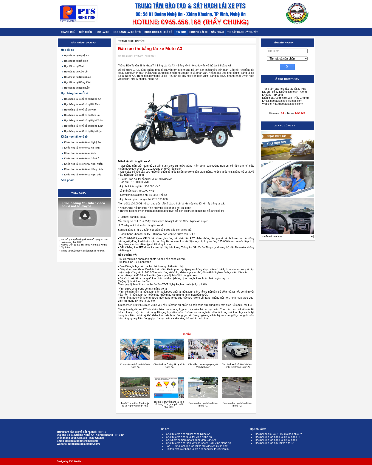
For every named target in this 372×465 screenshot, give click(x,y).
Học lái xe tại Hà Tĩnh (76, 61)
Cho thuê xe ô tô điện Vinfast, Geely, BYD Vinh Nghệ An (237, 365)
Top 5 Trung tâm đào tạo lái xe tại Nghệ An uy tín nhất (135, 404)
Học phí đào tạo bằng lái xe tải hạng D (277, 437)
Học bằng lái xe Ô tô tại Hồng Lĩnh (83, 125)
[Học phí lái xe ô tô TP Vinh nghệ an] (287, 160)
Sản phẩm (67, 180)
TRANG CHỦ (68, 32)
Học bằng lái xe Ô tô (74, 93)
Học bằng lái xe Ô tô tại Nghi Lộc (83, 131)
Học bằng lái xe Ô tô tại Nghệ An (82, 99)
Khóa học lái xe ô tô (74, 136)
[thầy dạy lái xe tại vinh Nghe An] (287, 196)
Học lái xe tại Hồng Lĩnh (77, 82)
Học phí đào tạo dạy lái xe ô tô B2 (274, 443)
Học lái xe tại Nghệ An (76, 55)
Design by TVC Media (69, 461)
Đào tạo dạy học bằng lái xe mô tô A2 (237, 404)
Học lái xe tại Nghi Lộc (77, 87)
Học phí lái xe (258, 429)
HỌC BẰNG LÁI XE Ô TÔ (127, 32)
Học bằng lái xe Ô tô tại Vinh (80, 109)
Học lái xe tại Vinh (74, 66)
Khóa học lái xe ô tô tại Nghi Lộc (82, 174)
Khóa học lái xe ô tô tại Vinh (80, 153)
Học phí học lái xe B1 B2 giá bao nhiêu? (278, 434)
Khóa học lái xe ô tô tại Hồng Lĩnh (83, 169)
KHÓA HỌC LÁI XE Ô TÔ (158, 32)
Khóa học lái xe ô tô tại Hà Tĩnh (82, 147)
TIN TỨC (181, 32)
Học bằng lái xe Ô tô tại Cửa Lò (82, 115)
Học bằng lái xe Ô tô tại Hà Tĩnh (82, 104)
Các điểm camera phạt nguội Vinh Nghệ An (203, 365)
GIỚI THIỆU (85, 32)
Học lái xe (67, 49)
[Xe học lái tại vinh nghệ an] (287, 234)
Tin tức (186, 334)
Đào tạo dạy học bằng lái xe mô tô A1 (203, 404)
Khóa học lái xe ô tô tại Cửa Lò (81, 158)
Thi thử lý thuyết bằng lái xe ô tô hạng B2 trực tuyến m (197, 449)
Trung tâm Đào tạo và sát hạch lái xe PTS (83, 250)
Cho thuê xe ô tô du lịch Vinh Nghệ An (135, 365)
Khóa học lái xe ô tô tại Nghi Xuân (83, 164)
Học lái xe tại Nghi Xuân (77, 77)
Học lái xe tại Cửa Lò (76, 71)
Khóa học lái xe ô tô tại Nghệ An (82, 142)
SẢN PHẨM (217, 32)
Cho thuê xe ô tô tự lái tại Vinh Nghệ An (168, 365)
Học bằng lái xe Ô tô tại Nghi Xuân (83, 120)
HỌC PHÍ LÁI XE (198, 32)
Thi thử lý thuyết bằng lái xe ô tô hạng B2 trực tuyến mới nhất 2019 (169, 404)
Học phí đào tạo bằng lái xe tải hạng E (277, 440)
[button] (85, 215)
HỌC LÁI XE (102, 32)
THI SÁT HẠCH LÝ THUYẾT (242, 32)
